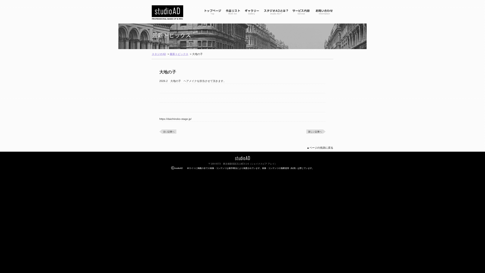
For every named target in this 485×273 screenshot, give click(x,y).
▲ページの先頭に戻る (320, 147)
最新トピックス (179, 54)
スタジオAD (159, 54)
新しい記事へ (315, 131)
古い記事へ (168, 131)
